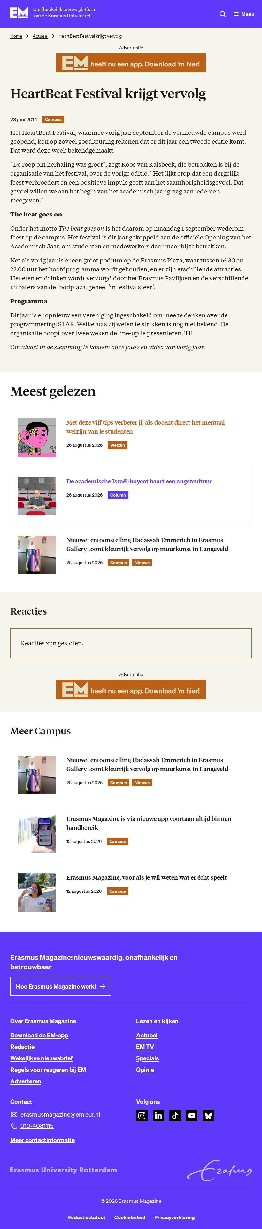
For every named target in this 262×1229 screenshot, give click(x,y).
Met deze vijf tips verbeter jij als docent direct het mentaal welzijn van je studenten (145, 427)
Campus (53, 119)
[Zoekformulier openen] (223, 14)
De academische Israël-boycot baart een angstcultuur (139, 481)
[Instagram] (142, 1115)
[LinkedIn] (158, 1115)
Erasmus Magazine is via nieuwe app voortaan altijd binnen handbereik (148, 823)
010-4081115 (37, 1125)
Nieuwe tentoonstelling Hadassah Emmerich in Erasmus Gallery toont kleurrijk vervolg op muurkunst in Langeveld (147, 544)
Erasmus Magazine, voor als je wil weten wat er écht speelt (146, 877)
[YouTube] (191, 1115)
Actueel (40, 36)
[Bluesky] (208, 1115)
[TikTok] (175, 1115)
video (156, 347)
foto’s (133, 347)
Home (16, 36)
